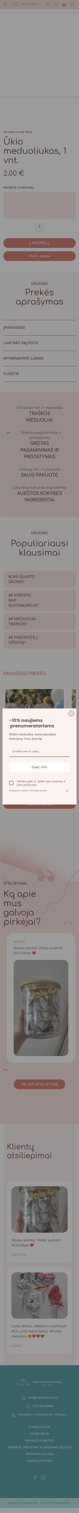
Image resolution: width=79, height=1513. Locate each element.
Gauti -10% (39, 767)
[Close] (71, 713)
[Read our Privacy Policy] (67, 791)
